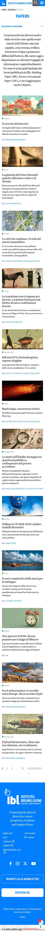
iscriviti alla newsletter (22, 879)
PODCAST (30, 837)
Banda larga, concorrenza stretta (21, 408)
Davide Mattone (32, 261)
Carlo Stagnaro (14, 261)
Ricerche (12, 9)
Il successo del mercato (15, 123)
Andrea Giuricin (14, 601)
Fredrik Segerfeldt (16, 140)
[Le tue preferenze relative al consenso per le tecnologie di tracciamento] (40, 926)
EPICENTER (11, 543)
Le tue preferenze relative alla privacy (28, 910)
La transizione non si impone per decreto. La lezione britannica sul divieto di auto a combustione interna (21, 301)
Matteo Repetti (13, 203)
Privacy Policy (9, 909)
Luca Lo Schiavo (14, 373)
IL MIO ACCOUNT (30, 833)
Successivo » (35, 771)
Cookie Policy (21, 909)
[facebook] (10, 864)
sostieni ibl (22, 893)
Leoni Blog (7, 841)
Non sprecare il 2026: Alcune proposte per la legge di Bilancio (20, 637)
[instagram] (17, 864)
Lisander (6, 845)
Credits (23, 917)
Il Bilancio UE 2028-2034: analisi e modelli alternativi (22, 525)
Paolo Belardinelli (15, 489)
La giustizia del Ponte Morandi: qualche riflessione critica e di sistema (20, 178)
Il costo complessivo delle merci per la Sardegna (22, 580)
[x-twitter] (25, 864)
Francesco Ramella (16, 707)
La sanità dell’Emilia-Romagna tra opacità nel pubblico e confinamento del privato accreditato (22, 461)
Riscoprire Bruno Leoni (12, 850)
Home (4, 9)
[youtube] (33, 864)
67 (23, 769)
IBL (7, 655)
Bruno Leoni (7, 833)
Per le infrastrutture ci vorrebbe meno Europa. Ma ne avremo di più (22, 692)
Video (5, 837)
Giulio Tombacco (14, 322)
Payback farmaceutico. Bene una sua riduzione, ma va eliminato (20, 743)
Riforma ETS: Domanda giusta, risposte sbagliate (20, 359)
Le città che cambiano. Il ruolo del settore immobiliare (21, 240)
